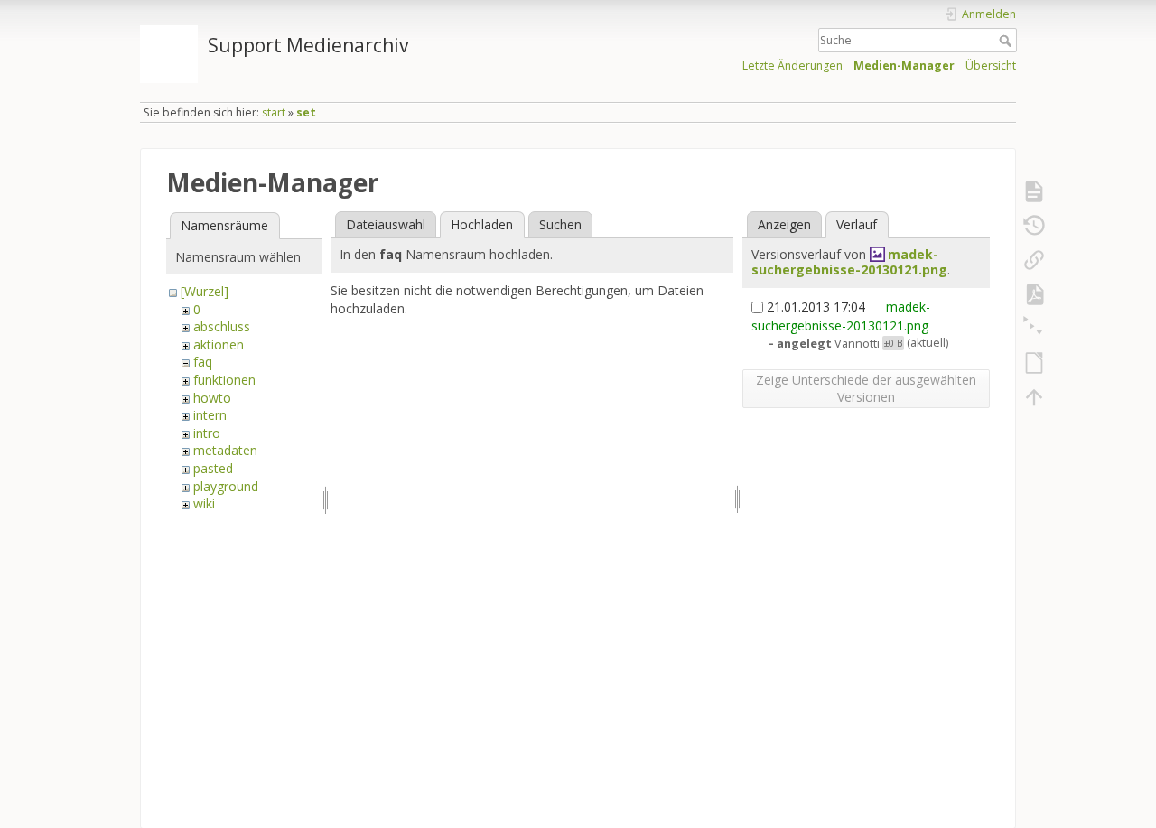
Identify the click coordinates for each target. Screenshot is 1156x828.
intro (206, 433)
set (306, 112)
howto (212, 397)
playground (225, 486)
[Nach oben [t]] (1034, 397)
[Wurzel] (204, 291)
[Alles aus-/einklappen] (1034, 329)
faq (202, 361)
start (273, 112)
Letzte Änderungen (792, 65)
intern (210, 414)
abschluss (221, 326)
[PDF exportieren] (1034, 294)
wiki (204, 503)
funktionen (224, 379)
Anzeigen (784, 224)
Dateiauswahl (385, 224)
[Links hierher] (1034, 260)
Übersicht (990, 65)
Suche (1007, 40)
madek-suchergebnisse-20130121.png (849, 262)
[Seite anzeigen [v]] (1034, 191)
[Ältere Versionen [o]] (1034, 226)
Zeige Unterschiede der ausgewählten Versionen (866, 388)
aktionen (218, 344)
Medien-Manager (904, 65)
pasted (213, 468)
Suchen (560, 224)
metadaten (225, 450)
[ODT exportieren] (1034, 363)
